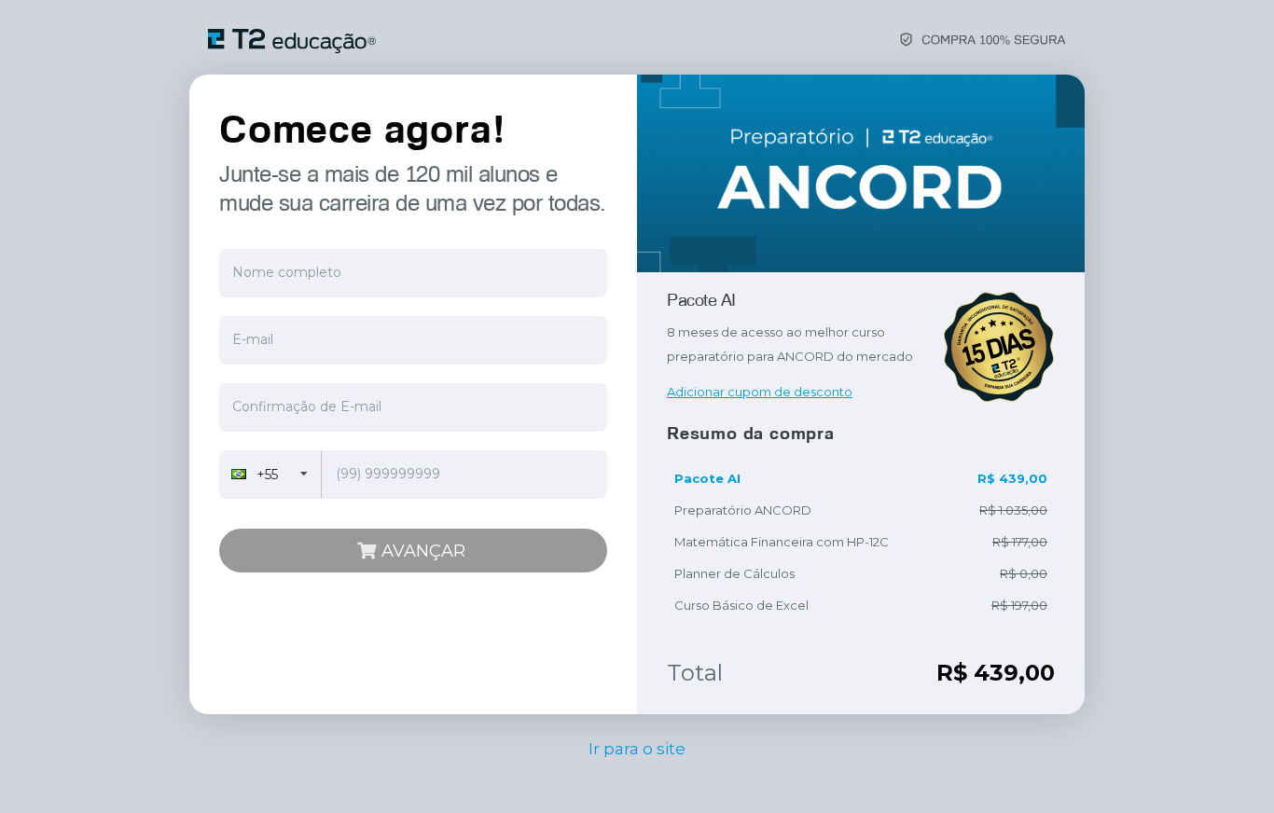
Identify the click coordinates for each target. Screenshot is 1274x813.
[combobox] (270, 474)
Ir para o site (637, 748)
